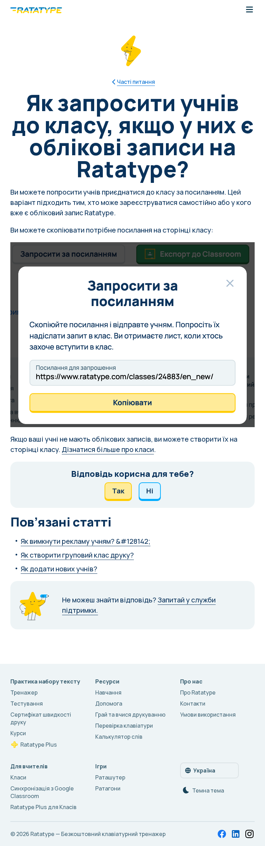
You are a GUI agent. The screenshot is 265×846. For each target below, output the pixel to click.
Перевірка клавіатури (124, 725)
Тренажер (24, 692)
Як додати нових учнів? (59, 568)
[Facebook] (222, 834)
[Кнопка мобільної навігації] (249, 10)
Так (118, 490)
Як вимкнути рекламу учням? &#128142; (85, 541)
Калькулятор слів (119, 736)
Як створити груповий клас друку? (77, 555)
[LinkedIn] (235, 834)
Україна (204, 770)
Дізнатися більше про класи (108, 449)
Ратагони (107, 788)
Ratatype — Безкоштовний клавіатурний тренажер (98, 834)
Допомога (108, 703)
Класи (18, 777)
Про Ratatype (198, 692)
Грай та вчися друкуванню (130, 714)
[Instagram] (249, 834)
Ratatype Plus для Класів (43, 807)
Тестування (26, 703)
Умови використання (208, 714)
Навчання (108, 692)
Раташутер (110, 777)
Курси (18, 733)
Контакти (192, 703)
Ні (149, 490)
